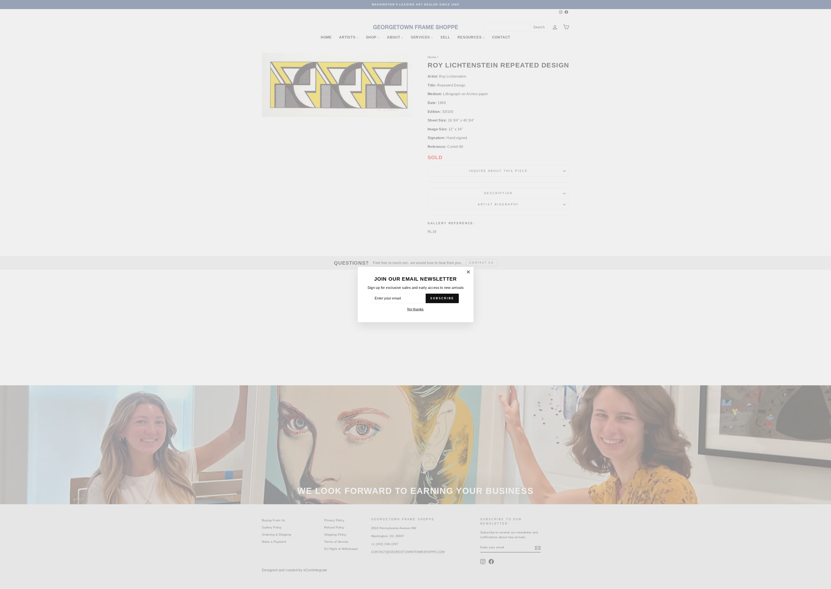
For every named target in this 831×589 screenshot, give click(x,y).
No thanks (415, 309)
